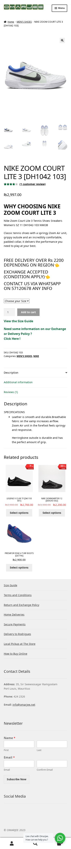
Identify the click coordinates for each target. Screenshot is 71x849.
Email (9, 757)
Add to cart (28, 312)
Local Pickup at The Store (19, 644)
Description (11, 372)
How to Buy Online (15, 653)
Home (11, 21)
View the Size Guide (18, 321)
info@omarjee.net (23, 704)
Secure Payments (15, 624)
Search (35, 843)
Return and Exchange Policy (21, 605)
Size (35, 297)
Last (39, 750)
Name (9, 738)
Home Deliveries (14, 614)
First (6, 750)
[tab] (35, 373)
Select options (19, 512)
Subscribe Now (16, 779)
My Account (12, 843)
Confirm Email (45, 769)
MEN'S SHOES (24, 21)
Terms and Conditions (18, 595)
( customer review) (33, 184)
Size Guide (10, 585)
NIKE (36, 356)
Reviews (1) (11, 392)
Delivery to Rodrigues (17, 634)
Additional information (18, 382)
